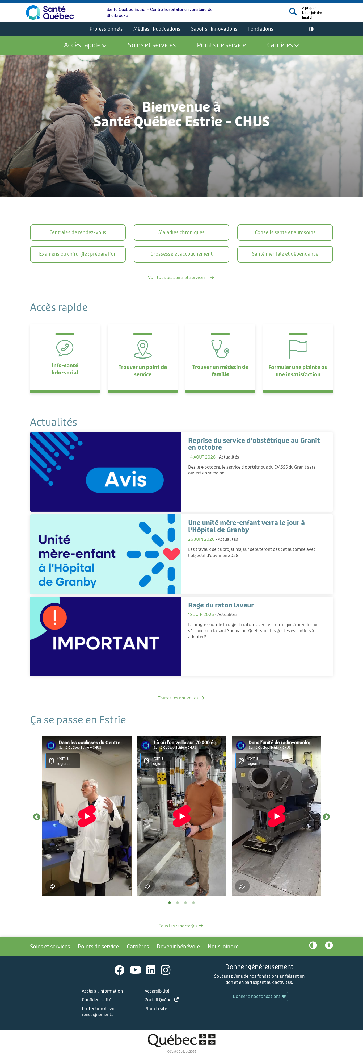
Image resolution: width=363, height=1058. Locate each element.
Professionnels (106, 29)
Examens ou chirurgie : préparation (78, 254)
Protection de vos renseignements (99, 1012)
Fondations (260, 29)
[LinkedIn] (150, 970)
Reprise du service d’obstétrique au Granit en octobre (254, 444)
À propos (309, 8)
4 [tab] (193, 903)
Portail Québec (170, 1001)
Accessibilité (157, 991)
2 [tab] (177, 903)
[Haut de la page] (329, 946)
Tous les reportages (181, 926)
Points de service (221, 45)
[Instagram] (166, 970)
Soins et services (152, 45)
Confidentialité (96, 1000)
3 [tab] (185, 903)
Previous (37, 817)
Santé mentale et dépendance (285, 254)
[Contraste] (311, 29)
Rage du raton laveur (221, 605)
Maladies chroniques (181, 232)
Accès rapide (82, 45)
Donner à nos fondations (257, 996)
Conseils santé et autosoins (285, 232)
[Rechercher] (293, 14)
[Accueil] (50, 12)
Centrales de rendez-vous (77, 232)
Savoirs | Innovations (214, 29)
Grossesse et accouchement (181, 254)
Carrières (280, 45)
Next (326, 817)
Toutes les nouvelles (181, 698)
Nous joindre (312, 13)
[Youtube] (135, 970)
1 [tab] (169, 903)
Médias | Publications (156, 29)
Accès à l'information (102, 991)
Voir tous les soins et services (181, 277)
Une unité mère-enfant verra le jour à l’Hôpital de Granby (246, 526)
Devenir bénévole (178, 946)
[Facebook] (120, 970)
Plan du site (156, 1008)
